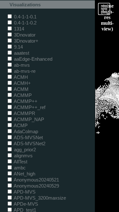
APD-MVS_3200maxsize (39, 198)
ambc (19, 167)
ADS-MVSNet (28, 137)
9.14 (18, 47)
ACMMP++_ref (29, 107)
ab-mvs (21, 65)
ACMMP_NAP (28, 119)
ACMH (20, 77)
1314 (18, 28)
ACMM (21, 89)
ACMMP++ (25, 101)
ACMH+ (22, 83)
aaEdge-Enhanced (32, 59)
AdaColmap (25, 131)
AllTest (20, 161)
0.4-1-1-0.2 (24, 22)
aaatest (21, 53)
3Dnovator (24, 35)
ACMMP (22, 95)
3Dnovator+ (25, 41)
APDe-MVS (25, 204)
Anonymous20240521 (36, 179)
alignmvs (23, 155)
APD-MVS (24, 192)
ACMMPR (24, 113)
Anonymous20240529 (36, 185)
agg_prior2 (24, 149)
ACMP (20, 125)
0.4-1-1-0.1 (24, 16)
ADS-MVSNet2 (29, 143)
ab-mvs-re (24, 71)
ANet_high (24, 173)
